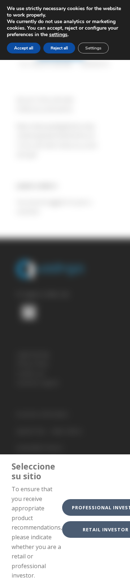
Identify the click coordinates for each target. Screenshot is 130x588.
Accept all (23, 48)
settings (58, 34)
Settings (93, 48)
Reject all (59, 48)
